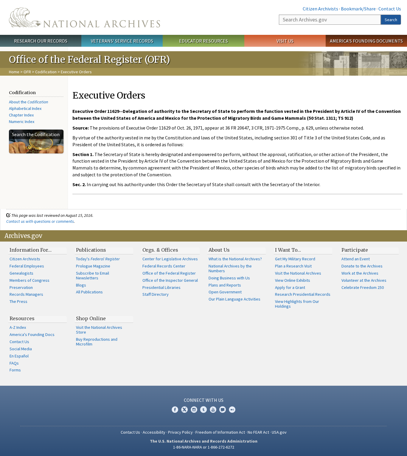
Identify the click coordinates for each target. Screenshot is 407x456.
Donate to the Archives (362, 266)
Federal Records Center (163, 266)
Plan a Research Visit (293, 266)
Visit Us (284, 41)
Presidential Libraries (161, 287)
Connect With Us (203, 400)
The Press (18, 301)
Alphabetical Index (25, 108)
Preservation (21, 287)
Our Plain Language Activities (234, 299)
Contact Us (389, 9)
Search (391, 19)
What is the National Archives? (235, 259)
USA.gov (279, 432)
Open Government (225, 292)
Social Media (21, 348)
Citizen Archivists (320, 9)
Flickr (232, 409)
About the (28, 102)
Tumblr (203, 409)
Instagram (194, 409)
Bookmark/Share (358, 9)
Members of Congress (29, 280)
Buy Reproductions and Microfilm (96, 342)
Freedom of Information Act (220, 432)
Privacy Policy (180, 432)
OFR (27, 71)
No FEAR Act (258, 432)
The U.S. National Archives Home (84, 17)
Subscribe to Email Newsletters (92, 275)
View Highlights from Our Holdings (297, 304)
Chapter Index (21, 115)
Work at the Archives (359, 273)
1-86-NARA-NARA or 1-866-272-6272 (203, 447)
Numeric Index (21, 121)
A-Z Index (18, 327)
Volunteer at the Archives (363, 280)
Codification (46, 71)
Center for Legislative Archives (170, 259)
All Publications (89, 292)
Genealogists (21, 273)
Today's (98, 259)
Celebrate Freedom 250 (362, 287)
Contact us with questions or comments (40, 221)
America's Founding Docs (32, 334)
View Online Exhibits (292, 280)
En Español (19, 356)
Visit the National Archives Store (99, 330)
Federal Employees (27, 266)
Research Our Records (40, 41)
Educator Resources (203, 41)
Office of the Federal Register (169, 273)
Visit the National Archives (298, 273)
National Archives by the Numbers (230, 268)
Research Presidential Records (302, 294)
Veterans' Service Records (122, 41)
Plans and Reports (225, 285)
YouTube (213, 409)
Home (14, 71)
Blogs (81, 285)
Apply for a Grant (290, 287)
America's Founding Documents (366, 41)
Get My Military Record (295, 259)
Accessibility (154, 432)
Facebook (174, 409)
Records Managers (26, 294)
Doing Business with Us (229, 278)
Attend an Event (355, 259)
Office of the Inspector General (170, 280)
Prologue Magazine (93, 266)
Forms (15, 370)
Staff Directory (155, 294)
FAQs (14, 363)
